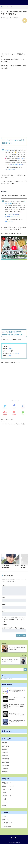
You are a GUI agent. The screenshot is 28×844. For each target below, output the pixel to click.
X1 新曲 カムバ (6, 783)
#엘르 (12, 150)
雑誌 (24, 424)
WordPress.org (6, 826)
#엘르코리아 (20, 158)
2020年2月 (5, 752)
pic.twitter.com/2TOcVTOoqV (12, 216)
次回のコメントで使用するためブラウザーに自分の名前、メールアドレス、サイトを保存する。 (15, 619)
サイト (3, 611)
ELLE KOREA (5, 424)
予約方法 (18, 424)
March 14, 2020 (9, 221)
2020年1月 (5, 755)
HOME (14, 838)
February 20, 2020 (10, 169)
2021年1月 (5, 743)
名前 (3, 597)
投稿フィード (6, 819)
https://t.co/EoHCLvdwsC (13, 214)
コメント (4, 585)
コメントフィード (7, 823)
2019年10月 (5, 765)
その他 (4, 799)
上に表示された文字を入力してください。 (13, 628)
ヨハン (12, 424)
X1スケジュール (6, 789)
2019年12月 (5, 759)
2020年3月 (5, 749)
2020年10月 (5, 746)
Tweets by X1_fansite (6, 678)
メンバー (10, 419)
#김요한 (7, 150)
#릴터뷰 (10, 203)
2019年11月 (5, 762)
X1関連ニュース (6, 795)
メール (4, 604)
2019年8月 (5, 771)
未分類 (4, 805)
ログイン (4, 816)
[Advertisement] (14, 37)
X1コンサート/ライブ (8, 786)
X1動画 (4, 792)
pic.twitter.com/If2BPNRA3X (16, 164)
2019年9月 (5, 768)
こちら (10, 348)
